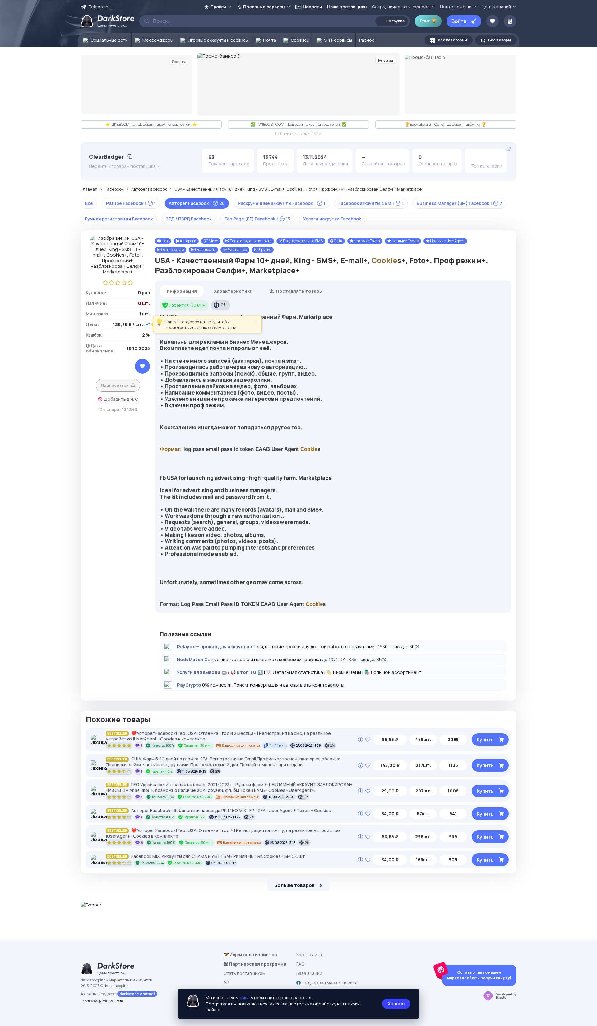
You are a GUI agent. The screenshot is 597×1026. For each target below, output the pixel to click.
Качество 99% (163, 797)
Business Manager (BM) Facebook (459, 203)
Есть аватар (173, 249)
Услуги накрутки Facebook (332, 219)
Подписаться (114, 385)
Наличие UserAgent (447, 240)
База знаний (309, 973)
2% (224, 305)
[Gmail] (495, 157)
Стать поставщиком (245, 973)
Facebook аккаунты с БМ (371, 203)
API (227, 983)
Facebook (114, 189)
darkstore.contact (137, 993)
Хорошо (396, 1003)
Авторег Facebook (149, 189)
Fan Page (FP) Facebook (257, 219)
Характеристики (233, 291)
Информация (182, 291)
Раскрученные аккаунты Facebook (281, 203)
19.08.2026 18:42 (227, 817)
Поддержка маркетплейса (329, 983)
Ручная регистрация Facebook (119, 219)
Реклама (179, 61)
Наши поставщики (347, 7)
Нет (165, 240)
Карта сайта (309, 954)
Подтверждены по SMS (302, 240)
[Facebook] (475, 157)
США (337, 240)
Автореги (187, 240)
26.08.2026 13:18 (283, 842)
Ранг (428, 21)
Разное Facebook (131, 203)
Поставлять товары (299, 291)
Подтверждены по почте (250, 240)
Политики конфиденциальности (102, 1001)
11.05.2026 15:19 (194, 771)
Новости (312, 7)
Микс (213, 240)
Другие (264, 249)
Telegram (98, 6)
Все (89, 203)
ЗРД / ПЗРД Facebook (188, 219)
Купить (485, 739)
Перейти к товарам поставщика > (124, 166)
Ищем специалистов (253, 954)
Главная (89, 189)
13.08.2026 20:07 (281, 797)
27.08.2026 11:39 (308, 745)
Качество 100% (162, 745)
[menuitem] (105, 40)
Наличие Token (366, 240)
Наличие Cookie (405, 240)
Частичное (237, 249)
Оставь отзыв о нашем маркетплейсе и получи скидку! (479, 975)
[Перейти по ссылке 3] (298, 84)
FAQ (300, 964)
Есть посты (205, 249)
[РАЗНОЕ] (485, 157)
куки (244, 997)
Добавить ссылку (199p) (299, 133)
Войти (458, 21)
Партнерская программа (257, 964)
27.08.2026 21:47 (223, 863)
